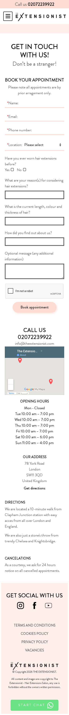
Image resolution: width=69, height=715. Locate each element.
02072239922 (41, 4)
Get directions (34, 488)
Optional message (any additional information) (29, 256)
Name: (13, 103)
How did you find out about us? (28, 233)
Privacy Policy (34, 642)
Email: (12, 116)
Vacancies (34, 650)
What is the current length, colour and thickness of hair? (33, 209)
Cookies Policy (34, 633)
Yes (7, 170)
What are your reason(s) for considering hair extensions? (34, 183)
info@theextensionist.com (34, 343)
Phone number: (19, 130)
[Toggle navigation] (8, 16)
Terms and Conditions (34, 625)
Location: (14, 145)
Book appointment (35, 307)
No (19, 170)
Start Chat (32, 704)
